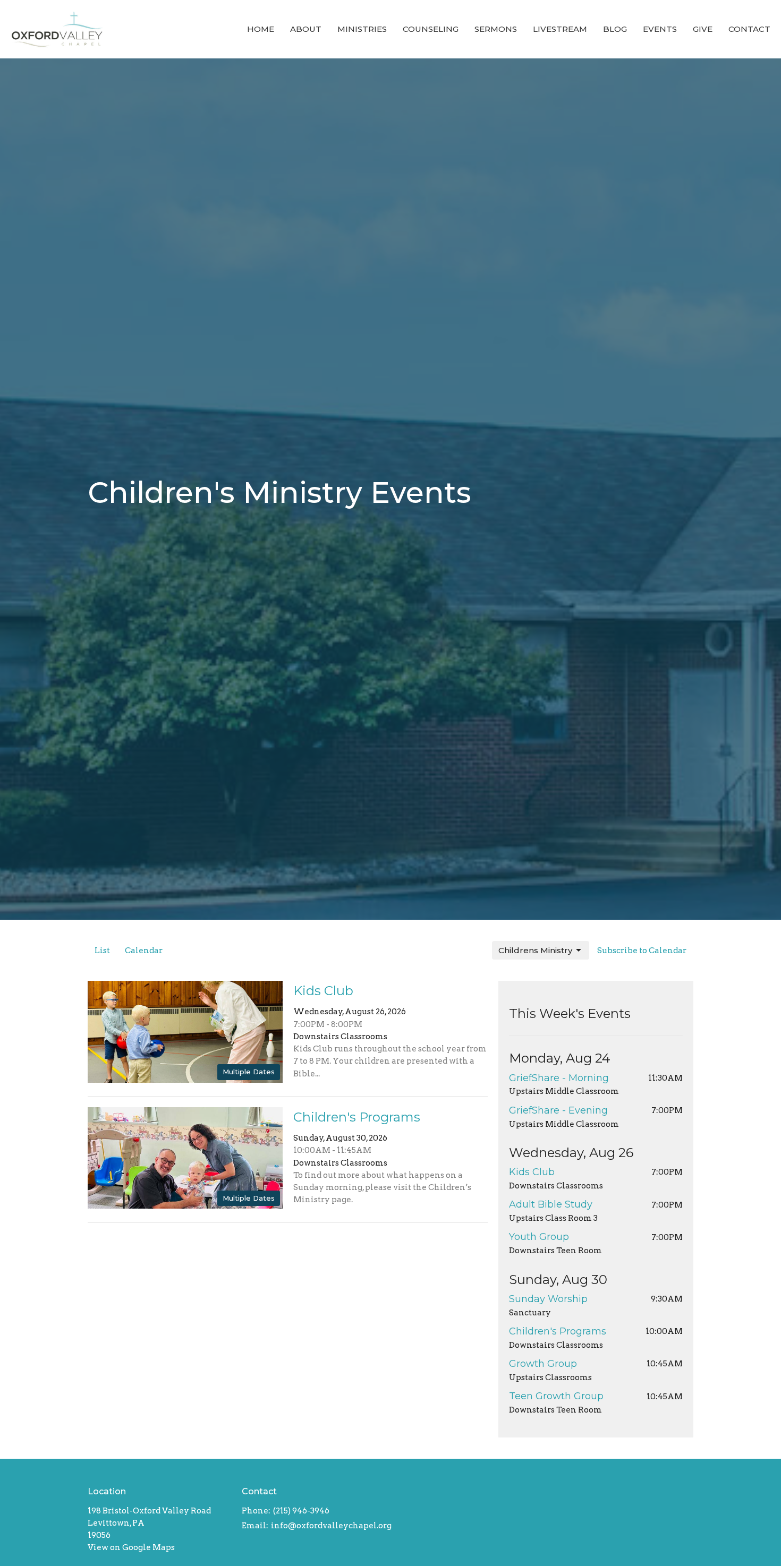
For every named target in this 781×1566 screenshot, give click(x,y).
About (305, 29)
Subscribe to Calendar (641, 950)
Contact (749, 29)
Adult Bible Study (550, 1204)
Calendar (144, 950)
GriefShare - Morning (559, 1078)
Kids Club (532, 1172)
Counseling (431, 29)
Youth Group (539, 1237)
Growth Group (543, 1364)
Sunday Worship (548, 1299)
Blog (615, 29)
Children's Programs (557, 1331)
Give (702, 29)
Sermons (495, 29)
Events (660, 29)
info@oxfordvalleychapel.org (331, 1525)
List (102, 950)
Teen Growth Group (556, 1396)
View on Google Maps (131, 1547)
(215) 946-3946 (301, 1511)
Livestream (560, 29)
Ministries (362, 29)
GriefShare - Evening (558, 1110)
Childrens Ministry (535, 950)
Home (260, 29)
